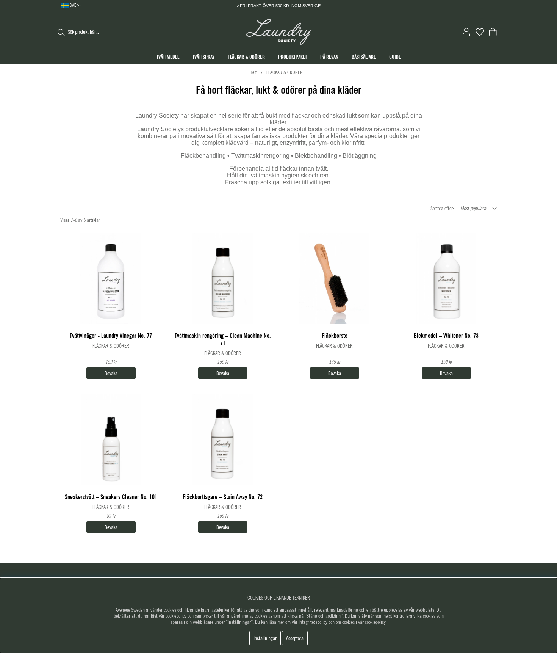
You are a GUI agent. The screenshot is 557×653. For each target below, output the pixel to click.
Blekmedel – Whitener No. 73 (446, 335)
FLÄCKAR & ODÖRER (246, 57)
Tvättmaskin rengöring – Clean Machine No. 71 (223, 339)
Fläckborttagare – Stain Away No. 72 (223, 497)
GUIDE (395, 57)
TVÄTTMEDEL (167, 57)
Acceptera (295, 638)
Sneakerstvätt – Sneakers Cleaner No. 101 (111, 497)
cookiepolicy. (375, 622)
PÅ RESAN (329, 57)
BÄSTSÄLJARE (364, 57)
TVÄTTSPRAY (203, 57)
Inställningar (265, 638)
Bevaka (111, 373)
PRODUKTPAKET (292, 57)
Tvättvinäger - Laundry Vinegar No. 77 (111, 335)
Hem (254, 72)
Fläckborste (334, 335)
